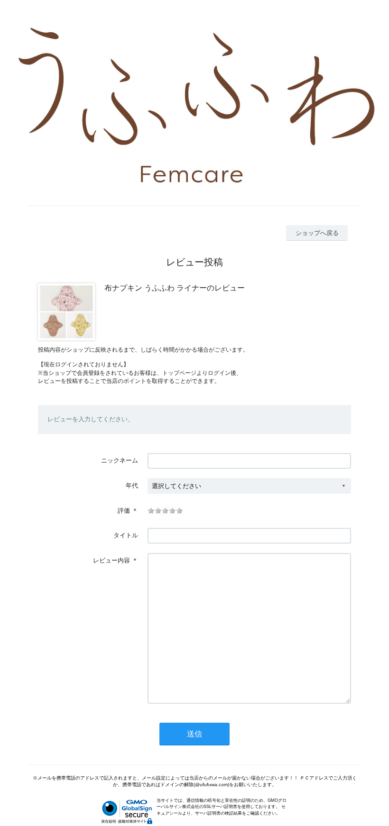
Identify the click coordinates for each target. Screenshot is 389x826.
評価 (124, 510)
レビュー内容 (111, 560)
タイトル (125, 535)
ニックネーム (119, 460)
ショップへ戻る (317, 232)
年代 (132, 485)
